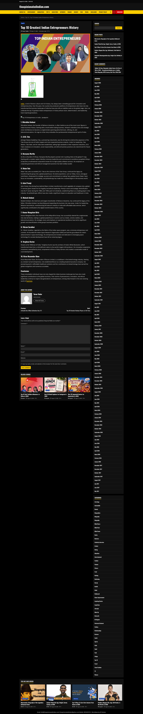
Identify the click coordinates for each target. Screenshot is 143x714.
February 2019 (98, 414)
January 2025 (98, 153)
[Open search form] (110, 12)
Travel (86, 12)
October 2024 (98, 164)
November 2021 (98, 292)
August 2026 (98, 83)
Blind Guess (97, 524)
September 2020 (99, 344)
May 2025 (97, 138)
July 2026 (97, 86)
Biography (97, 516)
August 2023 (98, 215)
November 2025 (98, 116)
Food (96, 572)
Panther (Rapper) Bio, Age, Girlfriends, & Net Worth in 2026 (109, 703)
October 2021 (98, 296)
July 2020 (97, 351)
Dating (96, 550)
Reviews (97, 634)
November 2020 (98, 337)
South (96, 638)
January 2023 (98, 241)
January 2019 (98, 418)
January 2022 (98, 285)
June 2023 (97, 223)
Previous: (31, 309)
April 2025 (97, 142)
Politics (96, 627)
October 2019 (98, 384)
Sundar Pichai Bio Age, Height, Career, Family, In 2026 (108, 44)
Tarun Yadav (25, 31)
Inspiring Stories (99, 601)
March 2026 (97, 101)
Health (96, 586)
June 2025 (97, 134)
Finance (70, 12)
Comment (24, 323)
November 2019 (98, 381)
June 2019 (97, 399)
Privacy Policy (103, 12)
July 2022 (97, 263)
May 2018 (97, 447)
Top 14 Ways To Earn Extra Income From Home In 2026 (108, 47)
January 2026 (98, 108)
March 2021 (97, 322)
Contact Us (22, 12)
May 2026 (97, 94)
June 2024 (97, 178)
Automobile (97, 505)
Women (96, 675)
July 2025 (97, 131)
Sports (96, 642)
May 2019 (97, 403)
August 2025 (98, 127)
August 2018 (98, 436)
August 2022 (98, 259)
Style (96, 645)
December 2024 (98, 156)
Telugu (96, 656)
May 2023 (97, 226)
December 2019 (98, 377)
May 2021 (97, 315)
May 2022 (97, 270)
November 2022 (98, 248)
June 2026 (97, 90)
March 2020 (97, 366)
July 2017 (97, 484)
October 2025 (98, 120)
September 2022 (99, 256)
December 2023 (98, 200)
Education (97, 553)
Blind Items (55, 12)
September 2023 (99, 211)
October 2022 (98, 252)
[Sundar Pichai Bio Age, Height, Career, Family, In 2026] (59, 692)
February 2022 (98, 281)
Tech (81, 12)
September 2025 (99, 123)
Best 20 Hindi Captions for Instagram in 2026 (55, 395)
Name (23, 346)
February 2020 (98, 370)
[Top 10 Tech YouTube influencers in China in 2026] (32, 384)
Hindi (96, 590)
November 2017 (98, 469)
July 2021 (97, 307)
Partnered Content (99, 623)
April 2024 (97, 186)
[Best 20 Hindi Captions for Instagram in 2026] (55, 384)
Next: (78, 309)
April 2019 (97, 406)
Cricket (76, 12)
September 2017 (98, 476)
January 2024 (98, 197)
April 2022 (97, 274)
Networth (62, 12)
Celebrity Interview (99, 542)
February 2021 (98, 326)
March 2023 (97, 234)
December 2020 (98, 333)
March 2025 (97, 145)
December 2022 (98, 245)
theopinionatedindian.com (34, 6)
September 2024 (99, 167)
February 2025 (98, 149)
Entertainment (31, 12)
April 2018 (97, 451)
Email (23, 352)
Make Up (97, 612)
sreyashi (47, 398)
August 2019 (98, 392)
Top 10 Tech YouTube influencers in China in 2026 (30, 395)
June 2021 (97, 311)
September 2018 (99, 432)
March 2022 (97, 278)
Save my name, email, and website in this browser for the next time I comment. (44, 364)
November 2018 (98, 425)
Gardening (97, 579)
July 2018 (97, 440)
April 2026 (97, 97)
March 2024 (97, 189)
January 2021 (98, 329)
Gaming (96, 575)
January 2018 (98, 462)
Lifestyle (97, 608)
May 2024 (97, 182)
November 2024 (98, 160)
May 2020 (97, 359)
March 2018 (97, 454)
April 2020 (97, 362)
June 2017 (97, 487)
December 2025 (98, 112)
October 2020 (98, 340)
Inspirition (97, 605)
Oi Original (97, 619)
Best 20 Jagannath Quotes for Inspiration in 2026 (76, 395)
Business (97, 539)
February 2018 (98, 458)
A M (23, 706)
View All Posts (39, 300)
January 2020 (98, 373)
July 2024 (97, 175)
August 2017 (98, 480)
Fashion (96, 561)
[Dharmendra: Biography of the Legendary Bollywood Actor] (33, 692)
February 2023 (98, 237)
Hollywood (97, 594)
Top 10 (48, 12)
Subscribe (120, 12)
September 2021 (99, 300)
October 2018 (98, 429)
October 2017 (98, 473)
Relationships (98, 631)
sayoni (23, 398)
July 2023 (97, 219)
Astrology (97, 502)
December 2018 (98, 421)
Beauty (96, 509)
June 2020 (97, 355)
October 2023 (98, 208)
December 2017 (98, 465)
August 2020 (98, 348)
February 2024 (98, 193)
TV (95, 671)
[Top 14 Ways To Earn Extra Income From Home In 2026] (84, 692)
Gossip (96, 583)
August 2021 (98, 303)
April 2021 (97, 318)
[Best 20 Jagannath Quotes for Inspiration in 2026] (79, 384)
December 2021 (98, 289)
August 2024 (98, 171)
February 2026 (98, 105)
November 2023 (98, 204)
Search (97, 23)
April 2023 (97, 230)
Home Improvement (99, 597)
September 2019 (99, 388)
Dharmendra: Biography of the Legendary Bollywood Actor (32, 703)
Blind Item (97, 528)
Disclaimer (94, 12)
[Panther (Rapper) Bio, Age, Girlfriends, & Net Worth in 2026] (110, 692)
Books (96, 535)
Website (23, 358)
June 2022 (97, 267)
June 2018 (97, 443)
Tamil (96, 649)
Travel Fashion (98, 667)
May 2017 (97, 491)
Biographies (40, 12)
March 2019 (97, 410)
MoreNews (95, 712)
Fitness (96, 568)
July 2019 (97, 395)
